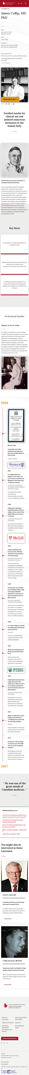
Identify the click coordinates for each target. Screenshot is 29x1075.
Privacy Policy (5, 1061)
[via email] (14, 104)
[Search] (18, 4)
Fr (21, 3)
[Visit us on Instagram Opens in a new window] (4, 1043)
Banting (3, 203)
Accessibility (4, 1064)
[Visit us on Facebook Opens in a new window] (2, 1043)
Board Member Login (19, 1026)
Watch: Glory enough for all (10, 834)
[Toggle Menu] (25, 3)
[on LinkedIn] (9, 104)
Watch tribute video (9, 99)
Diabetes (9, 20)
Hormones (3, 20)
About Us (18, 1022)
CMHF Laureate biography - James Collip (14, 829)
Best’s (8, 203)
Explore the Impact (8, 1022)
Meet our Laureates (5, 1018)
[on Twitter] (12, 104)
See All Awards (6, 63)
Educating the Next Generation (21, 1018)
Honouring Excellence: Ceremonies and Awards (7, 1028)
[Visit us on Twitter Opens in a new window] (7, 1043)
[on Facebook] (7, 104)
